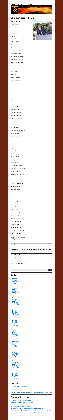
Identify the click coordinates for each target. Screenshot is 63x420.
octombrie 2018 (15, 366)
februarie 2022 (15, 322)
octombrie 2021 (15, 326)
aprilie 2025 (14, 284)
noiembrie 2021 (15, 325)
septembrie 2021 (15, 328)
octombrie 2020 (15, 340)
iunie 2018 (14, 371)
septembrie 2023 (15, 304)
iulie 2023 (14, 307)
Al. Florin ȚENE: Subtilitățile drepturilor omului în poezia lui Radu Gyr (26, 391)
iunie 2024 (14, 294)
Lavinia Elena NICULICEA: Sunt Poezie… (31, 400)
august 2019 (14, 355)
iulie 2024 (14, 293)
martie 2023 (14, 311)
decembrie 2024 (15, 289)
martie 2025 (14, 286)
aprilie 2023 (14, 310)
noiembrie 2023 (15, 302)
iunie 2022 (14, 318)
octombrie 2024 (15, 291)
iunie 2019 (14, 357)
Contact (30, 4)
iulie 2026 (14, 279)
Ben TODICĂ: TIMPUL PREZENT (18, 390)
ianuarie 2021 (14, 336)
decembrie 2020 (15, 337)
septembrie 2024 (15, 292)
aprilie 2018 (14, 373)
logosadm (23, 237)
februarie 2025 (15, 287)
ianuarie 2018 (14, 376)
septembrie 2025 (15, 281)
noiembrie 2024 (15, 290)
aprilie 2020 (14, 346)
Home (13, 4)
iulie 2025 (14, 283)
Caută (12, 267)
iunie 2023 (14, 308)
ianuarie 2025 (14, 288)
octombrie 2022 (15, 313)
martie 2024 (14, 298)
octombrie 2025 (15, 280)
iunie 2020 (14, 344)
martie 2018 (14, 374)
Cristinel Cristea (17, 239)
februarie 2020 (15, 349)
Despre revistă (21, 4)
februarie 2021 (15, 335)
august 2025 (14, 282)
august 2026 (14, 278)
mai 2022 (14, 319)
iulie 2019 (14, 356)
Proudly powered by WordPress (24, 417)
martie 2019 (14, 361)
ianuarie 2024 (14, 300)
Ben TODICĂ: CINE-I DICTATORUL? (19, 386)
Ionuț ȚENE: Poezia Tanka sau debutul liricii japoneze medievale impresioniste (30, 408)
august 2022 (14, 315)
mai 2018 (13, 372)
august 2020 (14, 342)
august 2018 (14, 368)
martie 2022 (14, 321)
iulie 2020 (14, 343)
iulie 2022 (14, 316)
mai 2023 (14, 309)
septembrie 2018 (15, 367)
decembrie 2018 (15, 364)
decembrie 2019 (15, 351)
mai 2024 (14, 295)
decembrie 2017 (15, 377)
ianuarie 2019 (14, 363)
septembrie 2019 (15, 354)
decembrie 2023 (15, 301)
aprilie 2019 (14, 360)
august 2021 (14, 329)
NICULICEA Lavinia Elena (16, 400)
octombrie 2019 (15, 353)
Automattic (42, 417)
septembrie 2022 (15, 314)
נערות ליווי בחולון (13, 402)
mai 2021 (13, 332)
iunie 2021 (14, 331)
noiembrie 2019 (15, 352)
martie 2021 (14, 334)
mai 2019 (13, 358)
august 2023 (14, 305)
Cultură (16, 238)
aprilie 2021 (14, 333)
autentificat (20, 257)
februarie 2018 (15, 375)
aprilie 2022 (14, 320)
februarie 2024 (15, 299)
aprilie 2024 (14, 297)
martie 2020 (14, 347)
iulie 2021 (14, 330)
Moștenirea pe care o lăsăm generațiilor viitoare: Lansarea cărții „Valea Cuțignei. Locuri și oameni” (32, 392)
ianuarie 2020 (14, 350)
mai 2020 (14, 345)
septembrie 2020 (15, 341)
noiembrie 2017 (15, 378)
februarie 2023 (15, 312)
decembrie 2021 (15, 324)
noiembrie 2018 (15, 365)
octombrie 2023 (15, 303)
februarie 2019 (15, 362)
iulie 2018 (14, 370)
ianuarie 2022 (14, 323)
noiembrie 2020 (15, 339)
